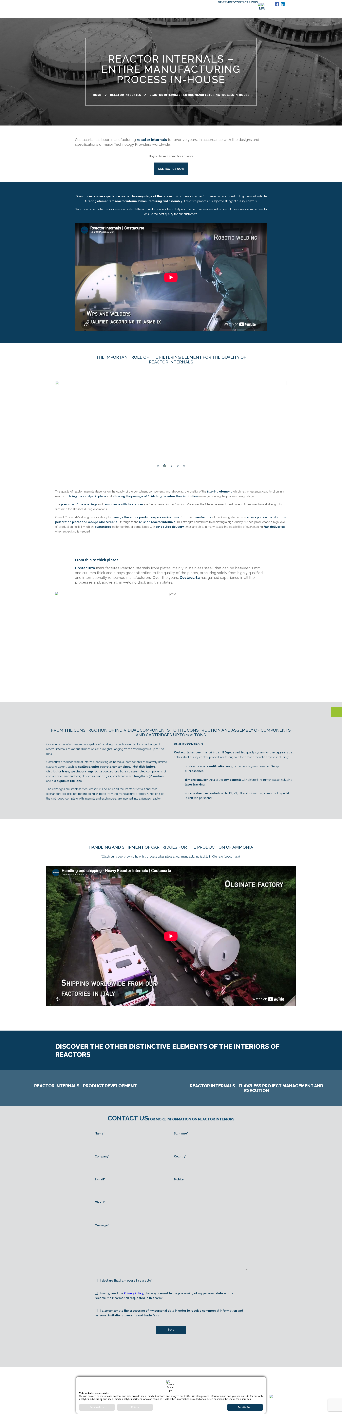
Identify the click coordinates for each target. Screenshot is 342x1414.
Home (97, 95)
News (222, 2)
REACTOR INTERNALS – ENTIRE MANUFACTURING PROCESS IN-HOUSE (199, 95)
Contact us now (171, 168)
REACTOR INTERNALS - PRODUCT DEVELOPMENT (85, 1085)
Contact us (272, 1406)
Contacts (242, 2)
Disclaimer (278, 1369)
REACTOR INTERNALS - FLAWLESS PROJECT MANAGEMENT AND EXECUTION (256, 1088)
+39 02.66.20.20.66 (72, 1390)
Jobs (254, 2)
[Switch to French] (263, 7)
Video (230, 2)
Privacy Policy (133, 1293)
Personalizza (97, 1407)
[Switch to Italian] (259, 7)
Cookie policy (275, 1383)
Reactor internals (125, 95)
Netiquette (277, 1390)
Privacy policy (275, 1376)
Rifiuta (135, 1407)
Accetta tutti (245, 1407)
